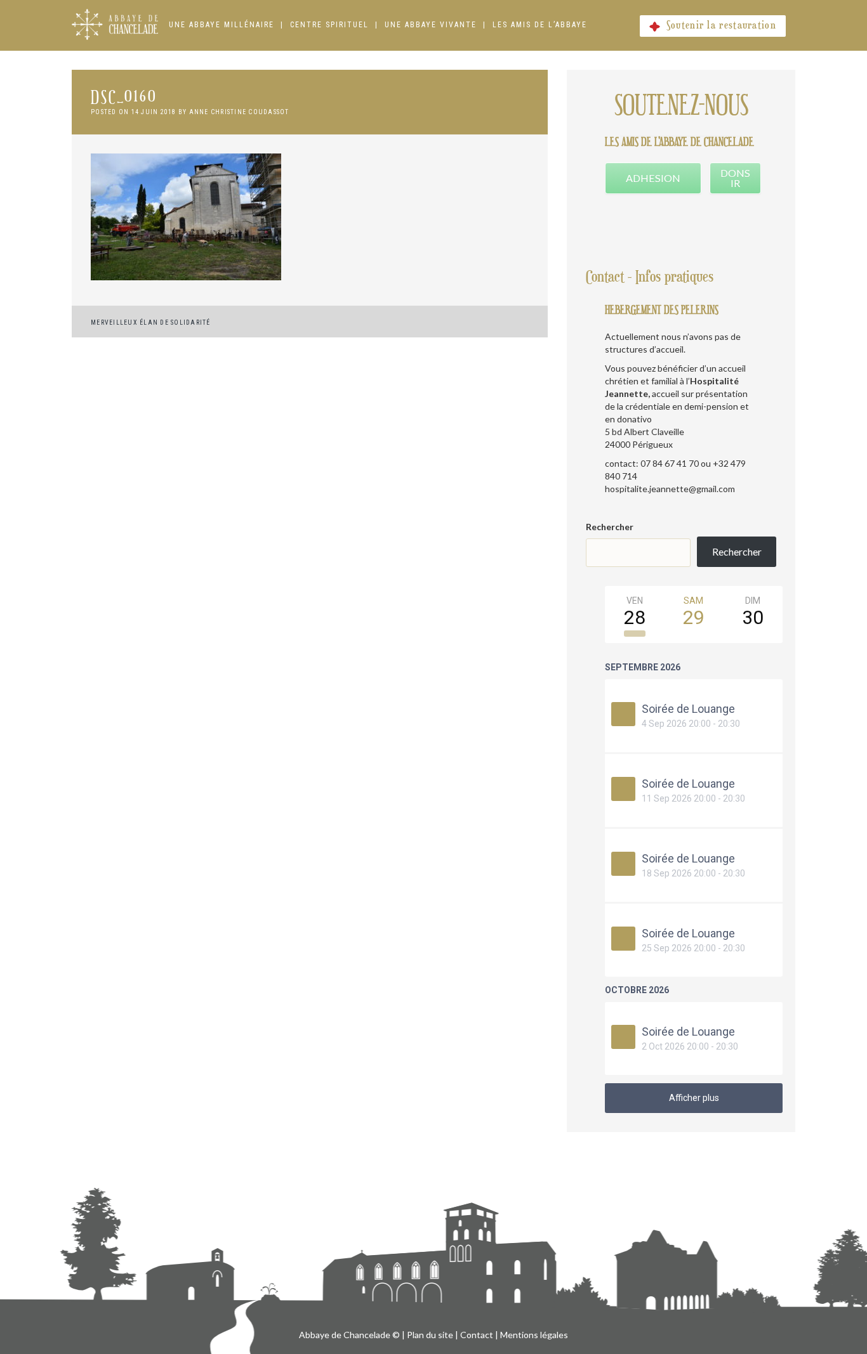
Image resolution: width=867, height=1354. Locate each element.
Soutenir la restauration (721, 25)
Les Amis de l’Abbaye (540, 24)
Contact (476, 1334)
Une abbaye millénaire (221, 24)
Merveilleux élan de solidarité (151, 322)
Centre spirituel (329, 24)
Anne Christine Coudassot (239, 111)
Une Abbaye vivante (431, 24)
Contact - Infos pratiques (649, 277)
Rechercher (609, 526)
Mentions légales (534, 1334)
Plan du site (430, 1334)
